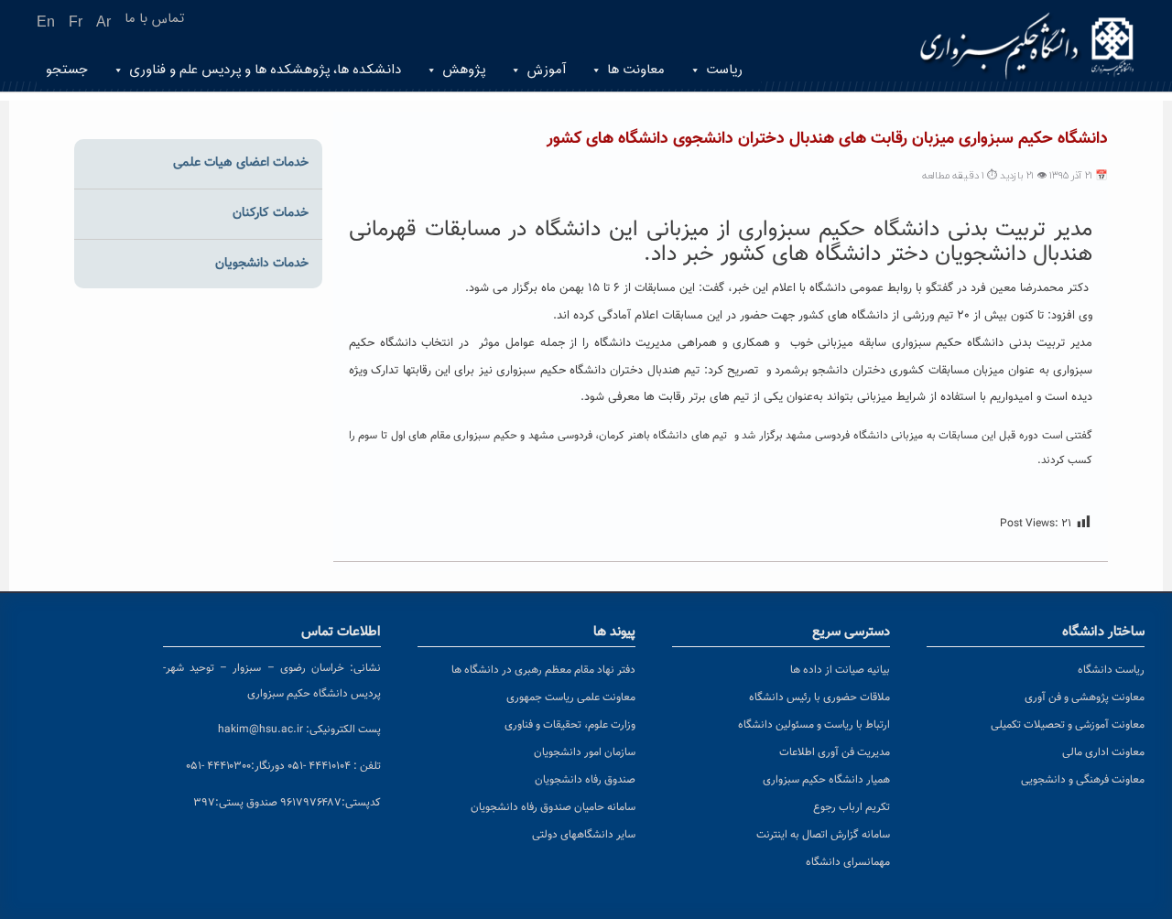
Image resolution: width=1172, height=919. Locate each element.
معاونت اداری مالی (1103, 752)
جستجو (67, 70)
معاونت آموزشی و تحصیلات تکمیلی (1068, 725)
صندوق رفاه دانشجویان (585, 780)
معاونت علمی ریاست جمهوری (570, 697)
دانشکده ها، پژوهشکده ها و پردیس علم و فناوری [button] (265, 70)
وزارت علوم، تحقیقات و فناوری (570, 725)
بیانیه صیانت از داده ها (840, 670)
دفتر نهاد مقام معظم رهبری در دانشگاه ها (543, 670)
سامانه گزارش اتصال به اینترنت (823, 835)
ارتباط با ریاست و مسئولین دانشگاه (814, 725)
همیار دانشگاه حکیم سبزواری (826, 780)
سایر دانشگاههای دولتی (583, 835)
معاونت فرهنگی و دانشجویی (1083, 780)
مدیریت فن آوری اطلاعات (834, 752)
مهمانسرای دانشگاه (848, 862)
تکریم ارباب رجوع (851, 807)
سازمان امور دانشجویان (584, 752)
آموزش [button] (546, 70)
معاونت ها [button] (636, 70)
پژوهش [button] (463, 70)
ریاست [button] (724, 70)
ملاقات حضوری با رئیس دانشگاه (819, 697)
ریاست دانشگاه (1111, 670)
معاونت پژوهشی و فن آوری (1085, 697)
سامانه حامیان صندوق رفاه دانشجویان (553, 807)
